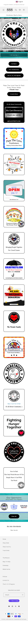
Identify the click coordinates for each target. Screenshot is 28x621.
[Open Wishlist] (20, 10)
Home (4, 539)
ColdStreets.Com (9, 619)
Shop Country (7, 546)
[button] (3, 10)
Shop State (6, 543)
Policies (5, 576)
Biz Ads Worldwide (14, 526)
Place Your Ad (14, 530)
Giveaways (5, 565)
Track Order (6, 550)
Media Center (6, 569)
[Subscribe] (22, 595)
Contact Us (6, 580)
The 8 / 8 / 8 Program (9, 584)
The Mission (6, 558)
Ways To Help (6, 561)
